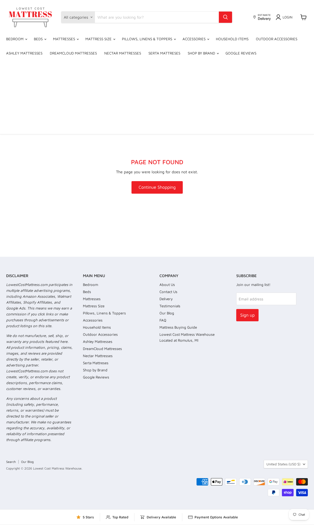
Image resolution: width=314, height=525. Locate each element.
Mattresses (64, 39)
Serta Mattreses (164, 53)
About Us (167, 285)
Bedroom (15, 39)
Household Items (232, 39)
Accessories (195, 39)
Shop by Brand (202, 53)
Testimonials (169, 306)
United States (283, 464)
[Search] (225, 17)
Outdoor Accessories (276, 39)
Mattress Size (99, 39)
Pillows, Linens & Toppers (147, 39)
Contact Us (168, 292)
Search (11, 462)
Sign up (247, 315)
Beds (39, 39)
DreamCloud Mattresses (73, 53)
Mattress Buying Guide (178, 327)
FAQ (162, 320)
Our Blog (166, 313)
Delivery (166, 299)
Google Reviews (240, 53)
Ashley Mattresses (24, 53)
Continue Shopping (157, 187)
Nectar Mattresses (122, 53)
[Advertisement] (157, 97)
